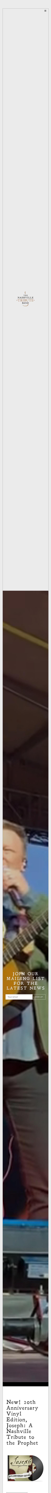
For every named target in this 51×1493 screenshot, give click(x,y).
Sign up (39, 997)
